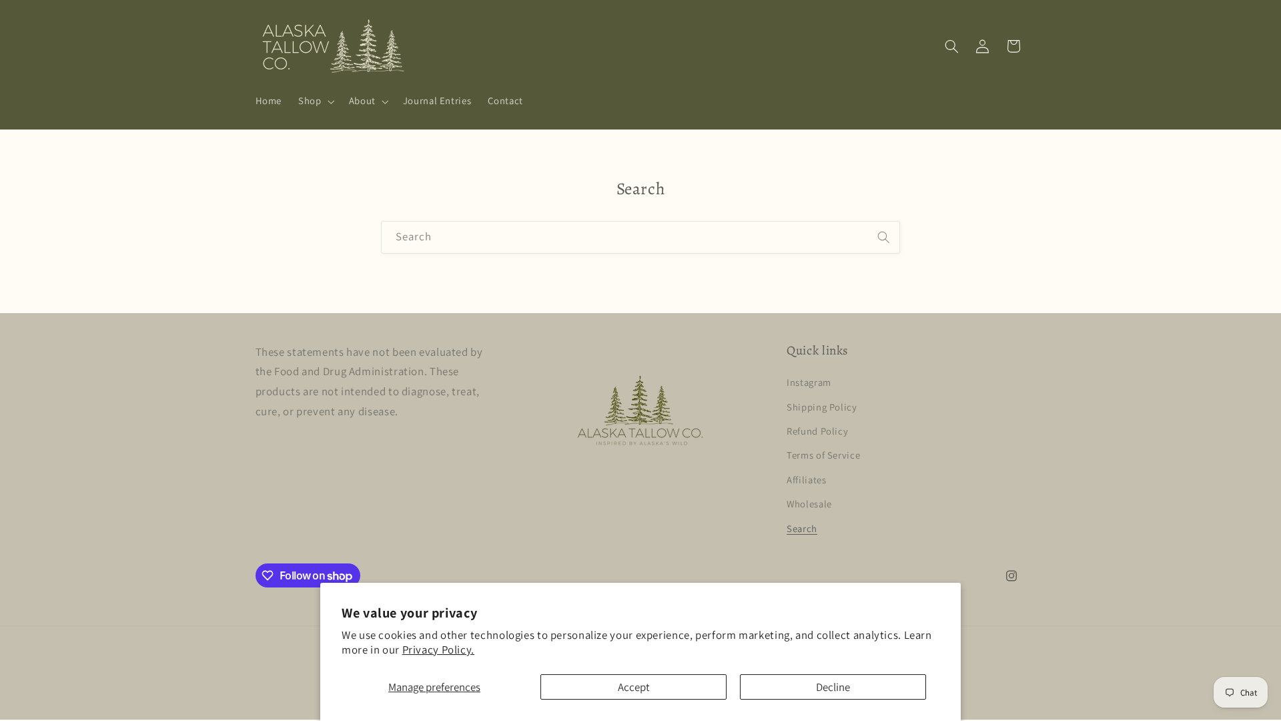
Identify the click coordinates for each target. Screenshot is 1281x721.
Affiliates (806, 479)
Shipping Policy (822, 407)
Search (802, 528)
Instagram (809, 382)
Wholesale (809, 503)
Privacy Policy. (438, 649)
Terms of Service (823, 455)
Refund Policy (817, 431)
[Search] (884, 237)
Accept (634, 687)
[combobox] (640, 237)
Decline (833, 687)
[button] (315, 101)
